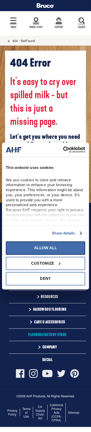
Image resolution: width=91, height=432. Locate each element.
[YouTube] (47, 373)
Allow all (45, 248)
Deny (45, 278)
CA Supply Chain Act (40, 412)
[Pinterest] (74, 373)
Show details (63, 233)
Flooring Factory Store (47, 334)
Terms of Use (26, 412)
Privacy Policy (12, 412)
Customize (42, 263)
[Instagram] (33, 373)
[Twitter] (61, 373)
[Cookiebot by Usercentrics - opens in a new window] (64, 149)
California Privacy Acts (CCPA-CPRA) (56, 412)
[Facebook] (21, 373)
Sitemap (73, 412)
